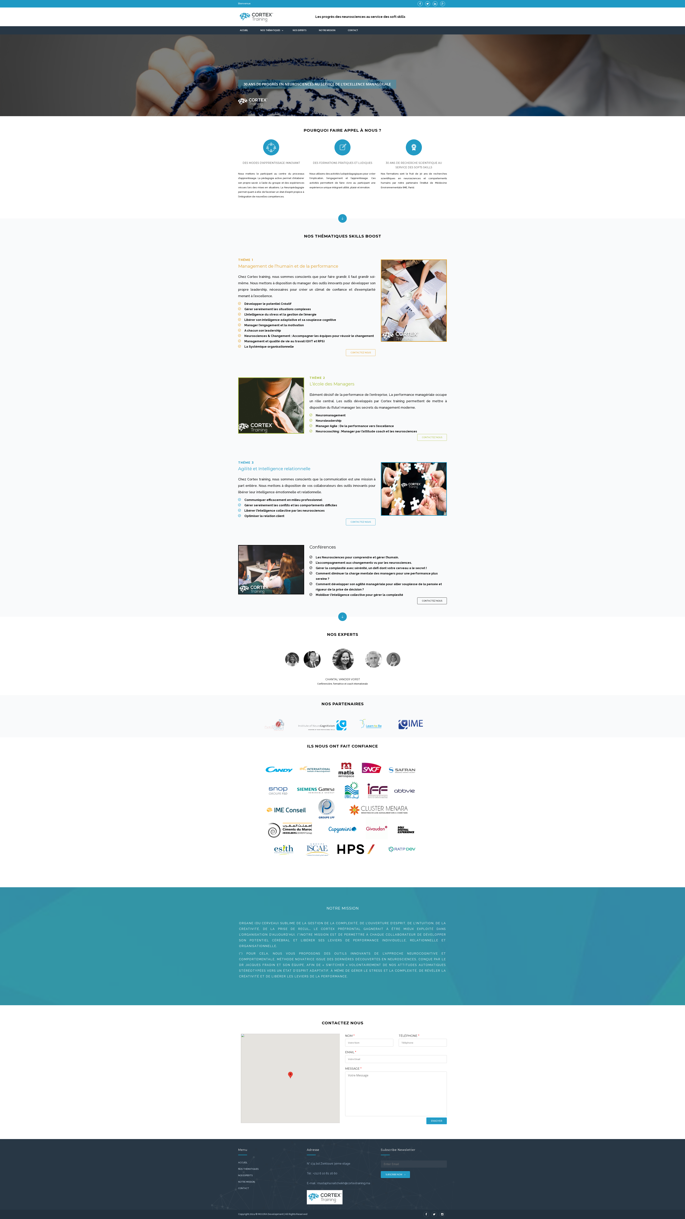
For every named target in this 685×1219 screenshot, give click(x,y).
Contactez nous (361, 352)
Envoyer (436, 1120)
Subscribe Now (394, 1174)
